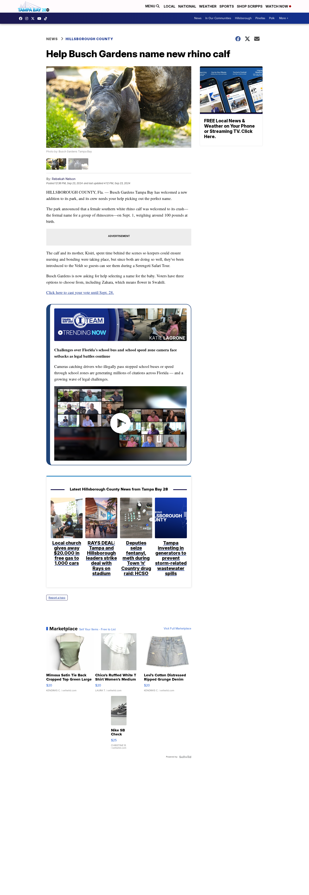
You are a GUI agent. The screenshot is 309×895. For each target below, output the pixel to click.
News (198, 18)
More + (283, 18)
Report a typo (57, 597)
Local (169, 6)
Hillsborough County (89, 39)
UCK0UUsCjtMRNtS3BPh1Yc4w (40, 18)
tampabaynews (21, 18)
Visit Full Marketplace (177, 628)
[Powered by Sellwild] (185, 756)
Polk (272, 18)
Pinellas (260, 18)
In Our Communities (218, 18)
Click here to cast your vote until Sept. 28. (80, 292)
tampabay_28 (27, 18)
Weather (208, 6)
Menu (150, 6)
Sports (226, 6)
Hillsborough (243, 18)
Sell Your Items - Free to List (97, 629)
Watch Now (277, 6)
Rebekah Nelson (63, 179)
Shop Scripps (250, 6)
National (187, 6)
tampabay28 (34, 18)
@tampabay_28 (46, 18)
